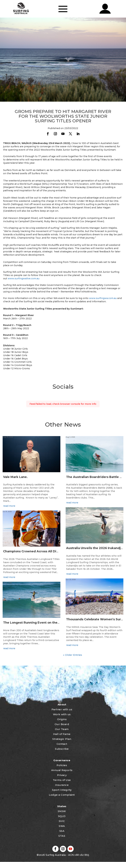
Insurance (62, 784)
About (62, 704)
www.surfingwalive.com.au (23, 278)
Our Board (62, 724)
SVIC (62, 821)
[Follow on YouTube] (63, 134)
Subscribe (62, 748)
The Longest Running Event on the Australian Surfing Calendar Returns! (59, 622)
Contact (62, 743)
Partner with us (62, 709)
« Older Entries (72, 654)
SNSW (62, 811)
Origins (62, 719)
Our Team (62, 729)
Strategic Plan (61, 738)
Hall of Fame (62, 734)
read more (9, 505)
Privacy (62, 775)
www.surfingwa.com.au (103, 298)
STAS (61, 835)
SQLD (62, 816)
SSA (61, 830)
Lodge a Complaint (62, 794)
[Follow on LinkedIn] (78, 134)
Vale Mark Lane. (15, 477)
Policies (62, 765)
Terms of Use (62, 780)
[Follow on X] (70, 134)
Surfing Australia (55, 854)
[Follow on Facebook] (48, 134)
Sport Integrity (62, 789)
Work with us (62, 714)
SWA (62, 826)
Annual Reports (62, 770)
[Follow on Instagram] (55, 134)
